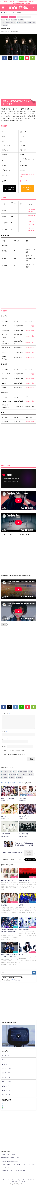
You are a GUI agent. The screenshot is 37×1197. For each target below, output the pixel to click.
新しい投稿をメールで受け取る (14, 754)
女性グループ (13, 17)
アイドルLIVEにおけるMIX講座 (9, 1161)
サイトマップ (18, 1179)
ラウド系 (15, 19)
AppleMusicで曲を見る (9, 188)
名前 (4, 731)
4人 (4, 19)
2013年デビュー (22, 22)
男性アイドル (6, 1090)
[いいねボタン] (3, 624)
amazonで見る (30, 326)
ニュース (4, 1064)
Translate (17, 980)
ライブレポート (6, 1068)
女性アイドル (5, 17)
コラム (4, 1059)
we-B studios (32, 22)
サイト (4, 747)
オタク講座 (5, 1055)
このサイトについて (7, 1179)
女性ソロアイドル (7, 1081)
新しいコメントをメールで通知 (14, 750)
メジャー (28, 17)
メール (5, 739)
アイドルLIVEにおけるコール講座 (9, 1157)
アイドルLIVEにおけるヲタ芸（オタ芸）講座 (12, 1170)
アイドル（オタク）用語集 (7, 1154)
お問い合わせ (21, 1181)
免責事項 (14, 1181)
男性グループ (6, 1094)
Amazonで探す (28, 188)
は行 (9, 19)
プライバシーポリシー (29, 1179)
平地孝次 (5, 25)
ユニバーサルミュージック (9, 22)
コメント (6, 713)
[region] (18, 1036)
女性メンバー (6, 1086)
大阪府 (21, 19)
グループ (21, 17)
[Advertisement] (18, 79)
